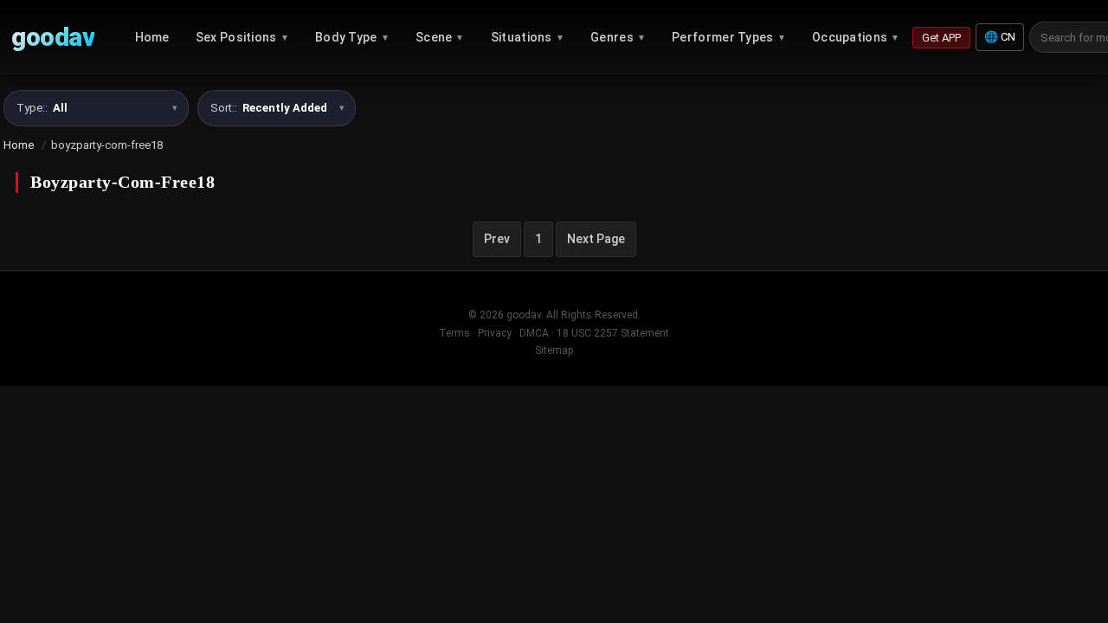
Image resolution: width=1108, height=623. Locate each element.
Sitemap (554, 350)
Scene (440, 37)
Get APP (941, 37)
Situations (527, 37)
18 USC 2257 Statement (613, 333)
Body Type (352, 37)
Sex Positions (242, 37)
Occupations (856, 37)
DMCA (534, 333)
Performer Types (729, 37)
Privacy (495, 333)
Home (152, 37)
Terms (454, 333)
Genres (618, 37)
